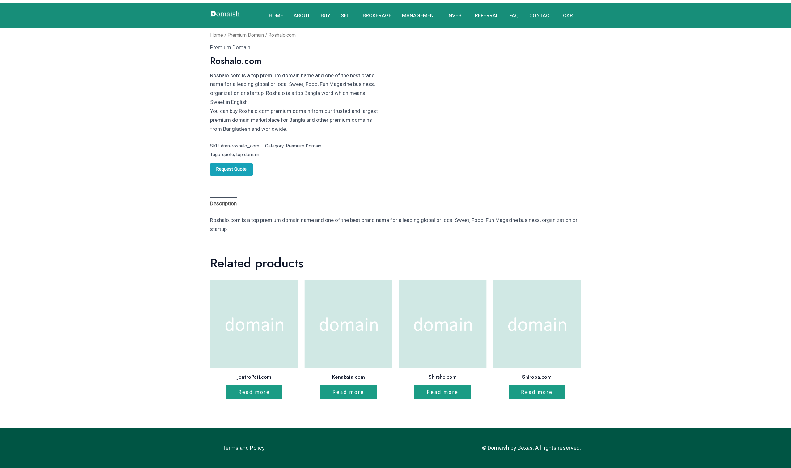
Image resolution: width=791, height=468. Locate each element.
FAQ (514, 15)
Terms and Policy (243, 448)
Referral (487, 15)
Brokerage (377, 15)
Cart (569, 15)
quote (228, 154)
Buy (325, 15)
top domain (247, 154)
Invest (455, 15)
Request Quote (231, 169)
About (302, 15)
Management (419, 15)
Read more (254, 392)
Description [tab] (223, 203)
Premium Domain (245, 35)
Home (276, 15)
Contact (540, 15)
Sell (346, 15)
